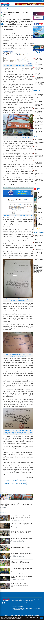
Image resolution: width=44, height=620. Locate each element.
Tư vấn (18, 596)
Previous (35, 228)
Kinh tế (9, 594)
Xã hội (35, 136)
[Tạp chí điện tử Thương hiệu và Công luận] (6, 599)
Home (3, 8)
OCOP (39, 594)
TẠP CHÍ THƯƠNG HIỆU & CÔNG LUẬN (21, 615)
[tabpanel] (38, 210)
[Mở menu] (1, 1)
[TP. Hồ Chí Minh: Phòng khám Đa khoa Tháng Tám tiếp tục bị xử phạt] (27, 497)
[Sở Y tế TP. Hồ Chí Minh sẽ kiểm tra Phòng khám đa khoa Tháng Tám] (16, 497)
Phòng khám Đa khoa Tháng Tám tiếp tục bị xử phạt (17, 13)
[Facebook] (2, 603)
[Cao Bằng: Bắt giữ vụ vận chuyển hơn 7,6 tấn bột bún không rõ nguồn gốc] (5, 541)
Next (42, 228)
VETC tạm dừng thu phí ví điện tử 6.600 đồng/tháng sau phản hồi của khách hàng (39, 252)
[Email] (7, 603)
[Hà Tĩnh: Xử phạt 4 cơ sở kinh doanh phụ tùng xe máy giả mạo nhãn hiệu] (5, 556)
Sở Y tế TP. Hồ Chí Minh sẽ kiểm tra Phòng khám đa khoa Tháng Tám (16, 503)
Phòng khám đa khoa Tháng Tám (10, 480)
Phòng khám (6, 483)
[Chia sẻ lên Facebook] (2, 13)
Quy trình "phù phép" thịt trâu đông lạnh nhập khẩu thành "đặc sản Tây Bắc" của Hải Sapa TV (21, 570)
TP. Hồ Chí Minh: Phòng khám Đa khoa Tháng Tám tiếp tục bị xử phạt (27, 503)
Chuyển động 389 (9, 8)
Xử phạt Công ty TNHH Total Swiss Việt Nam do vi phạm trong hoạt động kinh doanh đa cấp (21, 525)
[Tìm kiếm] (43, 1)
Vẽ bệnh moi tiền (22, 480)
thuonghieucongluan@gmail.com (21, 604)
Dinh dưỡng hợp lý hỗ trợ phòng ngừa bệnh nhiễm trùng (39, 259)
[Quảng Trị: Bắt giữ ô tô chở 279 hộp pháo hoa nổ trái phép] (5, 578)
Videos (26, 596)
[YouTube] (4, 603)
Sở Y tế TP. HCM (15, 483)
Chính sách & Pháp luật (32, 594)
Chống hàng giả (39, 189)
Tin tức (4, 594)
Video (34, 44)
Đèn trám (36, 265)
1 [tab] (37, 228)
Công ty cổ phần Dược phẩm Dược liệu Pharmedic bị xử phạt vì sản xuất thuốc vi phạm (20, 585)
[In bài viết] (2, 16)
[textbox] (38, 18)
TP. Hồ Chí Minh (23, 483)
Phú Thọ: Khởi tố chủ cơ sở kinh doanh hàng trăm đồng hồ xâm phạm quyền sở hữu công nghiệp (20, 517)
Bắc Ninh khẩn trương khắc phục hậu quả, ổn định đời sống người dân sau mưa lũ (39, 173)
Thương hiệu (14, 594)
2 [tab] (39, 228)
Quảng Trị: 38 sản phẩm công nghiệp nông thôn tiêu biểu (39, 117)
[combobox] (38, 17)
